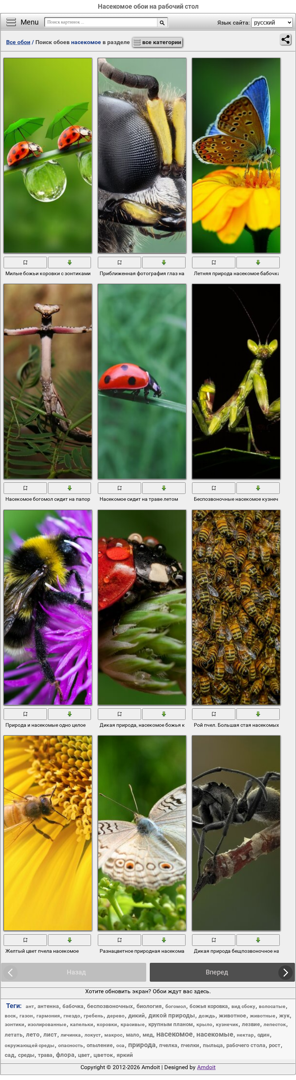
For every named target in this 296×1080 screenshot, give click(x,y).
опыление (100, 1045)
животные (262, 1016)
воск (10, 1016)
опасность (70, 1045)
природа (142, 1045)
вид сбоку (243, 1006)
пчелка (168, 1045)
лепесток (275, 1024)
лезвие (251, 1024)
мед (148, 1035)
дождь (207, 1016)
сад (9, 1054)
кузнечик (227, 1024)
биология (149, 1006)
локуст (92, 1035)
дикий (136, 1015)
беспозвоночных (110, 1006)
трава (45, 1055)
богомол (175, 1006)
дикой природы (171, 1015)
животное (232, 1015)
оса (120, 1045)
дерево (116, 1016)
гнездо (72, 1016)
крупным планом (170, 1024)
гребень (93, 1016)
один (263, 1035)
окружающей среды (30, 1045)
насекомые (214, 1034)
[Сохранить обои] (70, 262)
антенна (48, 1006)
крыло (204, 1024)
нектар (245, 1035)
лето (33, 1034)
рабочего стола (245, 1045)
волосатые (272, 1006)
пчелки (190, 1045)
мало (132, 1035)
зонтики (14, 1024)
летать (13, 1035)
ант (30, 1006)
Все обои (18, 42)
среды (26, 1055)
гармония (48, 1016)
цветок (103, 1054)
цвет (84, 1055)
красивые (133, 1024)
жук (284, 1015)
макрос (113, 1035)
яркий (125, 1054)
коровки (107, 1024)
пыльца (213, 1045)
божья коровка (209, 1006)
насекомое (174, 1034)
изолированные (47, 1024)
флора (65, 1054)
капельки (81, 1024)
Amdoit (206, 1067)
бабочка (72, 1006)
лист (50, 1034)
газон (26, 1016)
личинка (71, 1035)
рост (274, 1045)
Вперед (217, 972)
